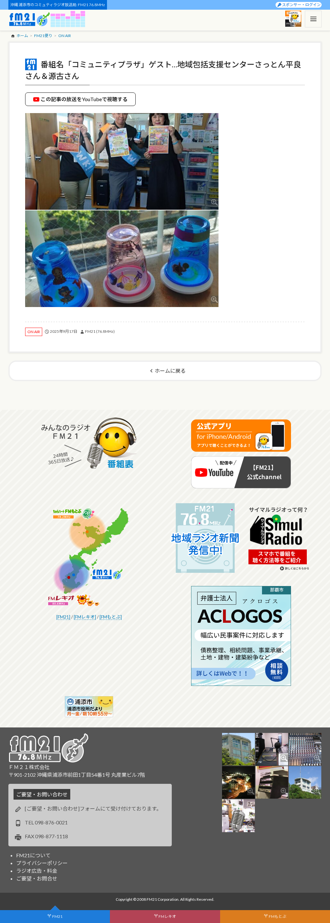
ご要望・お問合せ (36, 878)
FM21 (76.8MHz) (100, 331)
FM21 (57, 916)
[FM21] (63, 617)
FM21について (33, 855)
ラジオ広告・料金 (36, 871)
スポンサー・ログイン (301, 4)
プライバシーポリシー (42, 863)
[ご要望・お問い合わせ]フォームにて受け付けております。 (93, 808)
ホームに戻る (170, 371)
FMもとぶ (277, 916)
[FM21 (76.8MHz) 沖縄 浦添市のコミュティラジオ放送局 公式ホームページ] (29, 19)
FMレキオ (167, 916)
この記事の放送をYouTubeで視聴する (84, 99)
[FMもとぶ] (111, 617)
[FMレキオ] (85, 617)
